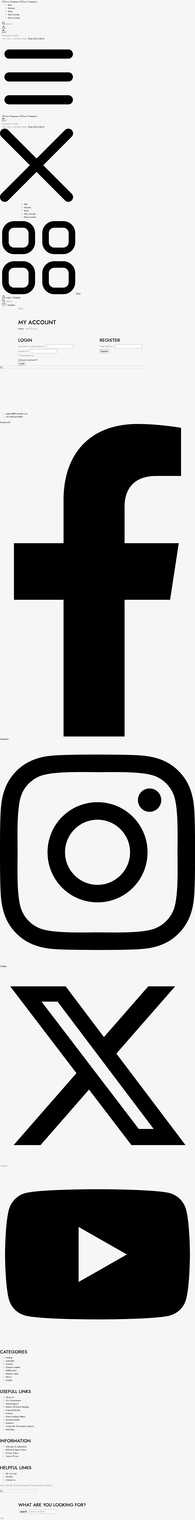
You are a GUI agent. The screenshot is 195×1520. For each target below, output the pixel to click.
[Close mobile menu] (36, 201)
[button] (97, 32)
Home (21, 328)
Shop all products (36, 38)
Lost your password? (28, 359)
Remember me (27, 355)
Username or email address (32, 346)
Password (23, 351)
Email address (107, 346)
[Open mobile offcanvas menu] (38, 112)
